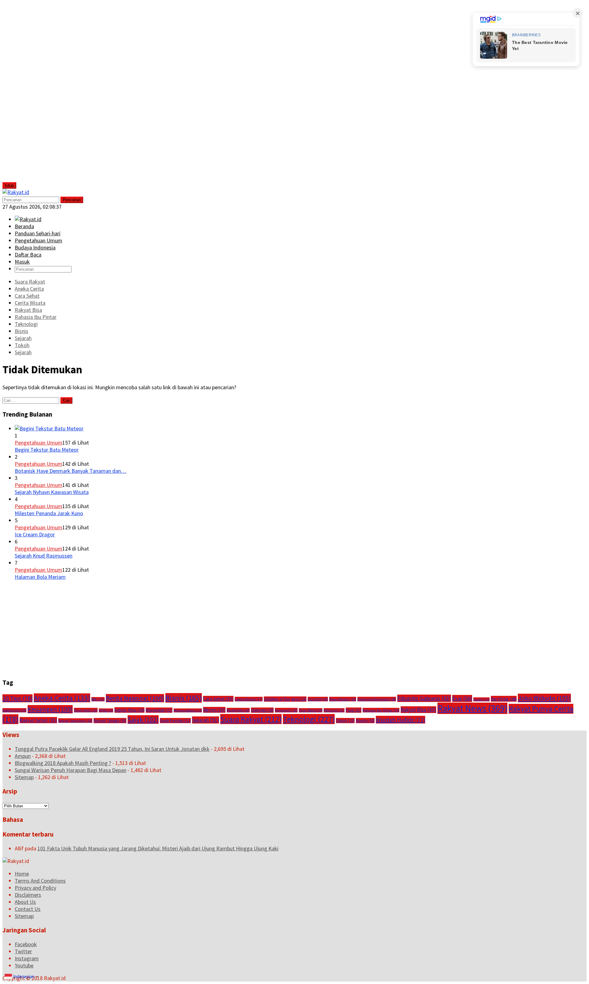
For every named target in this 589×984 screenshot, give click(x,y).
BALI (98, 699)
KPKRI (106, 710)
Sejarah (205, 719)
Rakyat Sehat (38, 720)
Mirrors (214, 710)
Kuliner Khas (129, 710)
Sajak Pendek (175, 720)
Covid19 (318, 699)
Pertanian (334, 710)
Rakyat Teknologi (75, 720)
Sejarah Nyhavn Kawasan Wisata (52, 492)
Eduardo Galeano (424, 698)
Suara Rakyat (251, 719)
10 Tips (17, 698)
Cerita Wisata (249, 699)
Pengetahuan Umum (38, 442)
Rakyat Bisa (418, 709)
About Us (25, 901)
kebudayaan (14, 710)
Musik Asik (238, 710)
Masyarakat (159, 710)
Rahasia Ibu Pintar (381, 710)
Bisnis (183, 698)
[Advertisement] (48, 94)
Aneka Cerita (62, 697)
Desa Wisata (342, 699)
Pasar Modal (310, 710)
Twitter (23, 951)
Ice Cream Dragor (35, 534)
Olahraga (262, 710)
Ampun (23, 755)
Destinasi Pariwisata (376, 699)
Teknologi (309, 719)
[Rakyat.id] (15, 192)
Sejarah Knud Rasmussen (43, 555)
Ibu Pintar (504, 699)
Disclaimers (28, 894)
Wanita (365, 720)
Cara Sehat (218, 699)
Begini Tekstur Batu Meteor (47, 449)
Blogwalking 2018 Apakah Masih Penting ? (63, 762)
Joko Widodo (544, 698)
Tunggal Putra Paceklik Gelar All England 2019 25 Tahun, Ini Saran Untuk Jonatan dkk (112, 748)
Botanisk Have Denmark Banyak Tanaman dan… (70, 470)
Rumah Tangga (110, 720)
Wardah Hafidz (400, 719)
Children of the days (285, 699)
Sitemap (24, 777)
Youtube (24, 965)
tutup (9, 185)
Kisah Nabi (86, 710)
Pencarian (72, 200)
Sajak (143, 719)
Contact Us (27, 908)
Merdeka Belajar (188, 710)
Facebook (26, 944)
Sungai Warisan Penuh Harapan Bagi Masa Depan (70, 770)
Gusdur (481, 699)
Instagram (27, 958)
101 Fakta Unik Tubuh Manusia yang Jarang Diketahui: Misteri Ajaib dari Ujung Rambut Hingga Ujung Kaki (158, 848)
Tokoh (345, 720)
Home (22, 873)
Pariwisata (286, 710)
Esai (462, 698)
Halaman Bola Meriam (40, 576)
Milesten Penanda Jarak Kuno (49, 513)
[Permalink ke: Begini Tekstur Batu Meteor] (49, 428)
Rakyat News (472, 708)
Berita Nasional (135, 698)
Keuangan (50, 709)
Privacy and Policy (35, 887)
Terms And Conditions (40, 880)
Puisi (353, 710)
